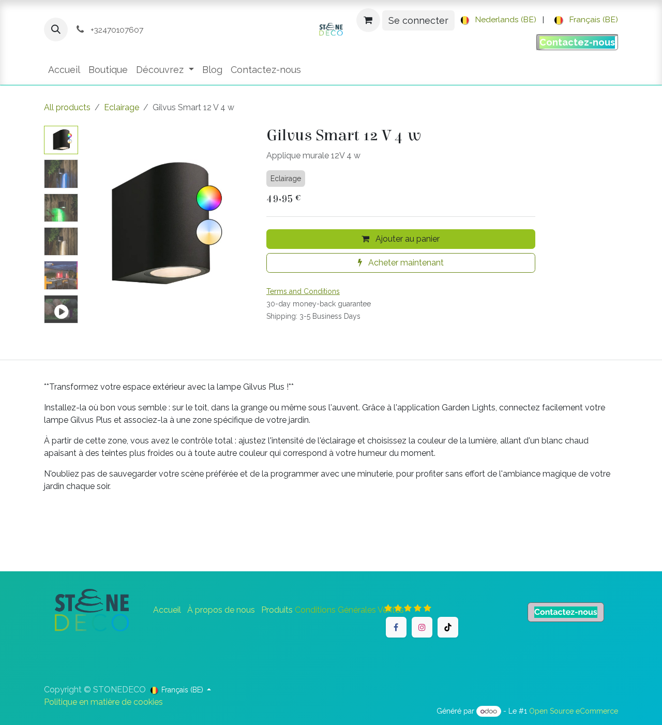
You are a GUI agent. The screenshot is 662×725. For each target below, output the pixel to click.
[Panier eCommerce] (368, 20)
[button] (56, 29)
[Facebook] (396, 627)
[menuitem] (497, 20)
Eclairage (121, 107)
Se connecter (418, 20)
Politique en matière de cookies (103, 702)
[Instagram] (422, 627)
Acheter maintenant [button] (405, 263)
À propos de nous (221, 610)
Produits (277, 610)
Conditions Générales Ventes (349, 610)
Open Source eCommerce (573, 711)
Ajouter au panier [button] (406, 239)
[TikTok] (448, 627)
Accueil (167, 610)
